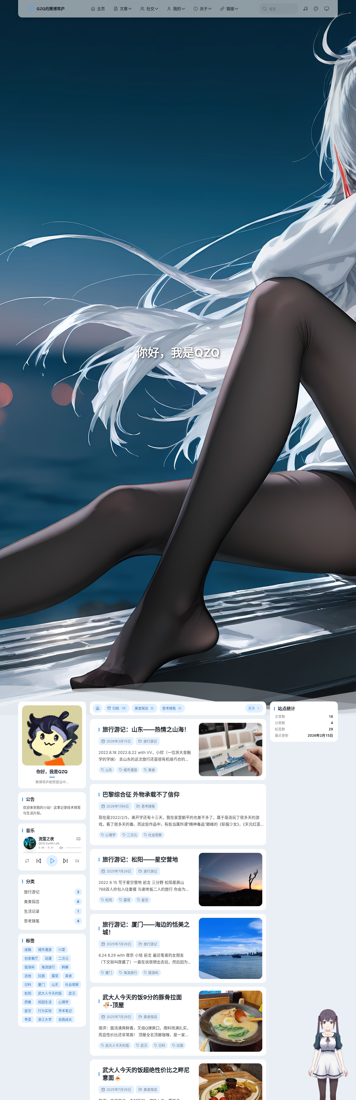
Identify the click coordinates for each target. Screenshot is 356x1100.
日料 (27, 984)
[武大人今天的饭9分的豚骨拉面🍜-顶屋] (230, 1021)
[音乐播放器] (305, 8)
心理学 (63, 1002)
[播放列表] (77, 861)
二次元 (63, 958)
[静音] (61, 847)
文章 (124, 8)
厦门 (41, 984)
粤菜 (27, 1019)
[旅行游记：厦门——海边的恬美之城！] (230, 948)
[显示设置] (316, 8)
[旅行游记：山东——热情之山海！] (230, 749)
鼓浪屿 (29, 967)
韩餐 (65, 967)
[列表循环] (27, 861)
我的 (177, 8)
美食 (68, 976)
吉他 (27, 976)
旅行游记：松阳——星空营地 (140, 859)
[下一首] (65, 861)
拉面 (41, 976)
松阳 (27, 993)
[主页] (97, 708)
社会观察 (72, 984)
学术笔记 (65, 1011)
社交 (150, 8)
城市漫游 (45, 949)
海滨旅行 (48, 967)
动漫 (48, 958)
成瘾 (27, 949)
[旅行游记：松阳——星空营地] (230, 879)
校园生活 (45, 1002)
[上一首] (39, 861)
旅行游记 (150, 741)
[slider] (73, 847)
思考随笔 (148, 806)
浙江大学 (45, 1019)
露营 (55, 976)
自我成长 (65, 1019)
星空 (27, 1011)
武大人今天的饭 (50, 993)
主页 (101, 8)
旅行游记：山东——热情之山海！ (146, 729)
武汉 (72, 993)
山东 (55, 984)
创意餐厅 (31, 958)
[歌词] (78, 838)
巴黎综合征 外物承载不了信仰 (140, 794)
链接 (230, 8)
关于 (204, 8)
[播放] (52, 861)
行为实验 (45, 1011)
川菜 (61, 949)
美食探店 (150, 1017)
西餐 (27, 1002)
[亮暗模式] (326, 8)
